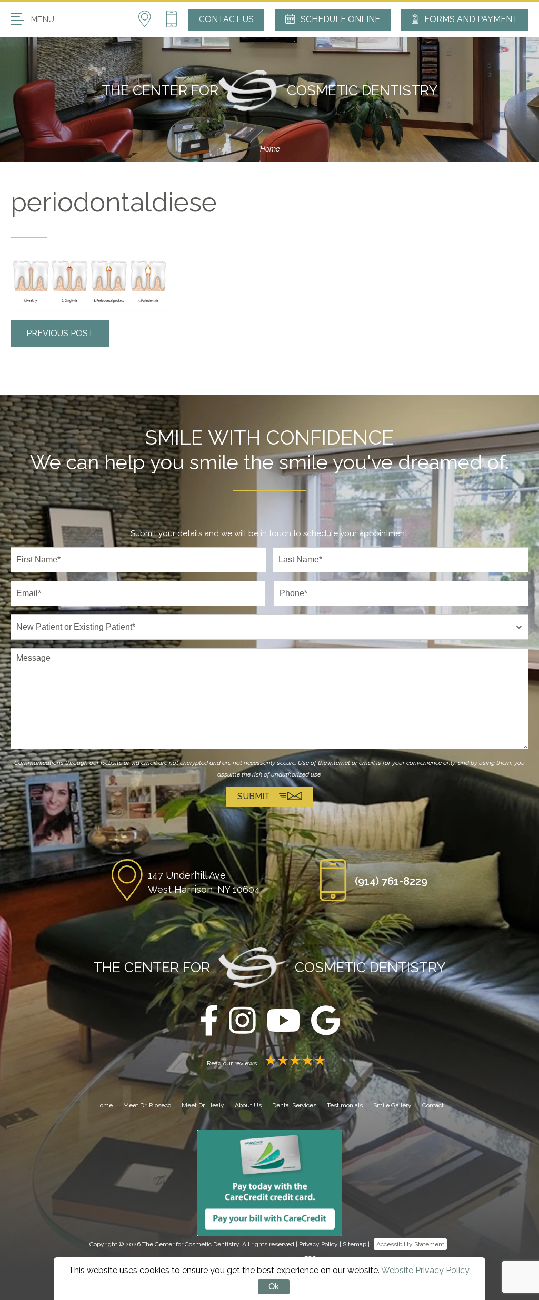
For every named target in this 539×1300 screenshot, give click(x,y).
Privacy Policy (318, 1244)
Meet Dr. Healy (203, 1105)
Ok (273, 1286)
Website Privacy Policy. (426, 1270)
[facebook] (209, 1021)
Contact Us (226, 19)
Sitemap (354, 1244)
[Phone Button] (171, 19)
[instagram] (242, 1021)
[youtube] (283, 1021)
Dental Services (294, 1105)
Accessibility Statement (410, 1244)
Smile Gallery (392, 1105)
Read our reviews (232, 1063)
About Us (248, 1105)
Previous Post (60, 333)
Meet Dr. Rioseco (147, 1105)
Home (270, 149)
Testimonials (345, 1105)
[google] (325, 1021)
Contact (433, 1105)
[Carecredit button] (269, 1182)
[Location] (151, 19)
